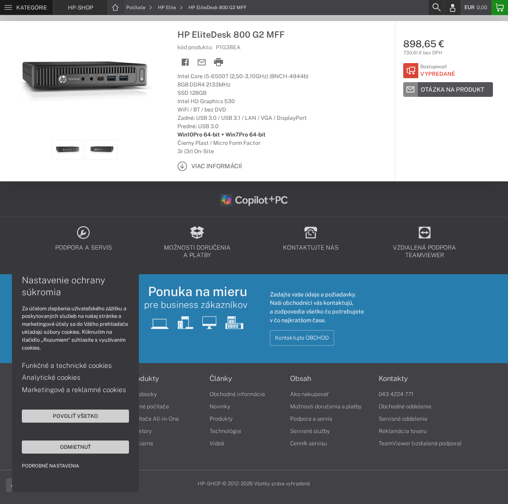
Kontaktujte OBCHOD (302, 338)
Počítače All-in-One (154, 419)
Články (221, 378)
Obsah (300, 378)
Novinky (220, 406)
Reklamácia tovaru (403, 431)
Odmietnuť (75, 447)
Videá (217, 443)
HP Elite (167, 7)
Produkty (144, 378)
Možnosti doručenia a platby (326, 406)
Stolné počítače (149, 406)
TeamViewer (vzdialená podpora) (420, 443)
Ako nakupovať (309, 394)
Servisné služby (310, 431)
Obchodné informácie (237, 394)
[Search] (436, 7)
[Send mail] (202, 62)
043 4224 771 (396, 394)
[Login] (452, 7)
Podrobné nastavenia (50, 466)
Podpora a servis (311, 419)
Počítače (136, 7)
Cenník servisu (308, 443)
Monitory (140, 431)
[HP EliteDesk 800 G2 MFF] (84, 80)
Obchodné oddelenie (405, 406)
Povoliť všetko (75, 416)
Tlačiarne (141, 443)
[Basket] (499, 7)
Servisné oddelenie (403, 419)
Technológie (225, 431)
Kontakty (393, 378)
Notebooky (143, 394)
